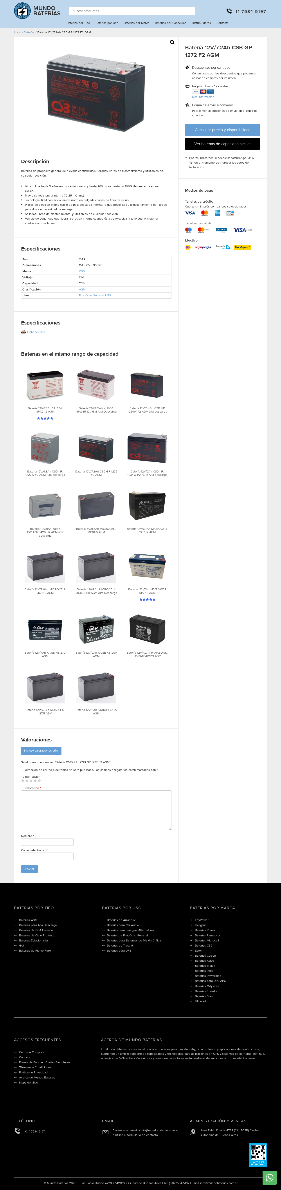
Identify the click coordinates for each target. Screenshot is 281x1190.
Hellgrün (201, 925)
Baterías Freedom (207, 991)
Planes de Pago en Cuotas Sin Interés (44, 1062)
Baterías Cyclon (205, 955)
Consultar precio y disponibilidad (222, 129)
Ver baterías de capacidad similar (222, 143)
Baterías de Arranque (121, 920)
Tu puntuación (30, 776)
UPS (108, 295)
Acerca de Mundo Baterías (37, 1077)
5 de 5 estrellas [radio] (39, 780)
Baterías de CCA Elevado (36, 930)
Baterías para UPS (119, 950)
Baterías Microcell (207, 940)
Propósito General (91, 295)
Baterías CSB (204, 945)
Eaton (199, 950)
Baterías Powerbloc (208, 976)
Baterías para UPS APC (210, 981)
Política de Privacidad (33, 1072)
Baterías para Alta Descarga (38, 925)
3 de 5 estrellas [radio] (30, 780)
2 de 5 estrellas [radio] (26, 780)
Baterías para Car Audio (123, 925)
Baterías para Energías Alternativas (130, 930)
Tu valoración (31, 788)
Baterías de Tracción (121, 945)
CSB (82, 271)
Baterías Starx (204, 996)
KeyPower (202, 920)
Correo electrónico (35, 850)
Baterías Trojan (205, 965)
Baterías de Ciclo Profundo (37, 935)
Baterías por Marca (136, 23)
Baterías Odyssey (207, 986)
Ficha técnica (36, 332)
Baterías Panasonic (208, 935)
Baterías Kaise (204, 960)
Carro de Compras (31, 1052)
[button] (172, 42)
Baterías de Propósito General (127, 935)
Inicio (17, 32)
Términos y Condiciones (35, 1067)
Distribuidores (201, 23)
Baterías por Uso (106, 23)
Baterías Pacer (204, 970)
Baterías (29, 32)
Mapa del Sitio (28, 1082)
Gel (21, 945)
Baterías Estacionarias (34, 940)
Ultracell (200, 1001)
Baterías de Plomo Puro (35, 950)
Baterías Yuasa (205, 930)
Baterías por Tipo (78, 23)
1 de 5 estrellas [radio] (22, 780)
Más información (203, 97)
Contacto (222, 23)
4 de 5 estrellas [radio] (35, 780)
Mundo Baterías (47, 11)
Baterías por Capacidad (170, 23)
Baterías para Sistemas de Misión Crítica (134, 940)
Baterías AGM (28, 920)
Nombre (27, 836)
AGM (82, 289)
